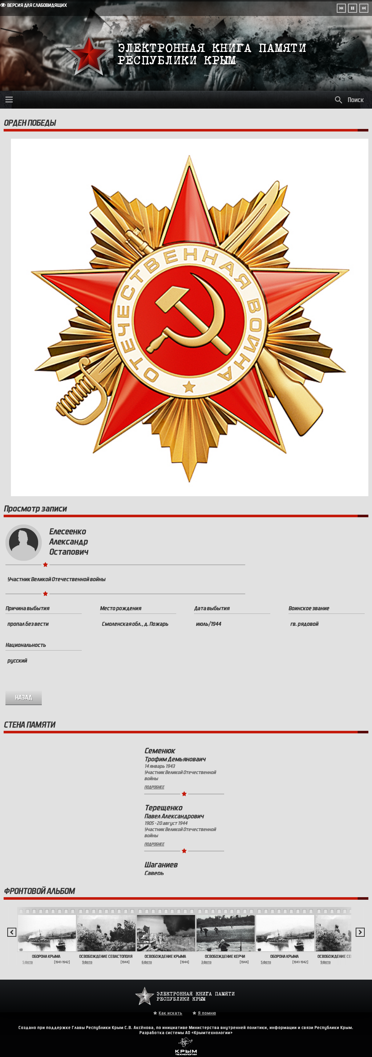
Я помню (207, 1013)
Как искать (170, 1013)
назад (23, 697)
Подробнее (154, 787)
